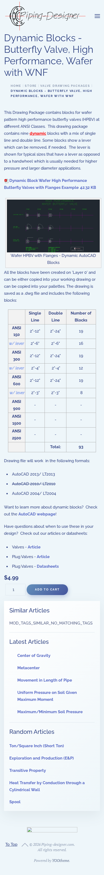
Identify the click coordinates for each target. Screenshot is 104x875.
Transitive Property (27, 770)
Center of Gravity (33, 655)
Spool (15, 801)
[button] (97, 16)
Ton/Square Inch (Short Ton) (36, 745)
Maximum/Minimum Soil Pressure (50, 711)
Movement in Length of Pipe (44, 680)
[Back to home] (45, 16)
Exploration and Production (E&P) (41, 758)
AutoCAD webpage (36, 514)
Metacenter (28, 667)
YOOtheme (60, 860)
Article (34, 547)
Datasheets (48, 566)
